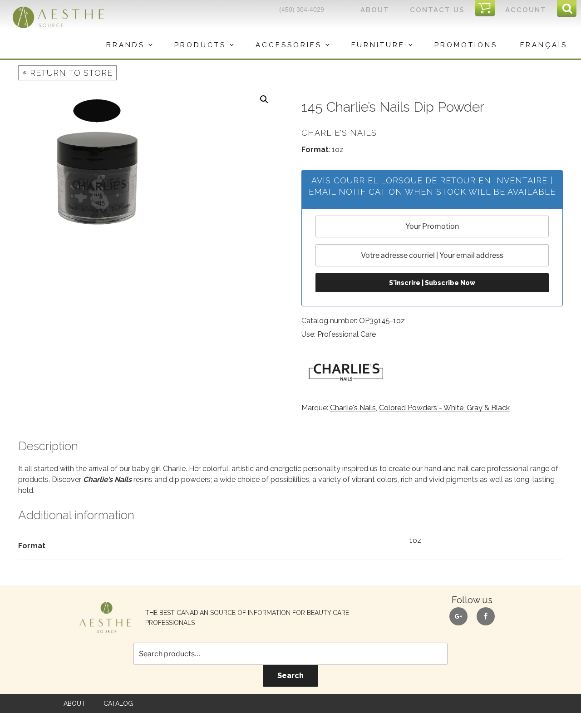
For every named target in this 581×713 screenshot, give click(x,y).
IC (488, 8)
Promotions (465, 45)
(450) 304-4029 (301, 9)
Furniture (378, 45)
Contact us (437, 10)
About (374, 10)
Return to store (67, 72)
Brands (125, 45)
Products (200, 45)
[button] (264, 99)
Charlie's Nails (353, 407)
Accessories (289, 45)
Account (526, 10)
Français (543, 45)
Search (290, 675)
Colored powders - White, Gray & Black (444, 407)
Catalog (118, 703)
